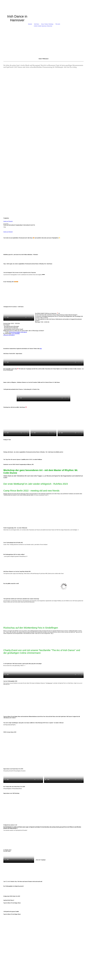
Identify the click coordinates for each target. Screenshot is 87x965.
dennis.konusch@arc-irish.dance (18, 332)
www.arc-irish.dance (9, 335)
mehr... (4, 623)
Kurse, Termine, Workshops (47, 24)
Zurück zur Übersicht (8, 221)
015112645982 (15, 333)
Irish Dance (36, 24)
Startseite (30, 24)
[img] (43, 7)
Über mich (57, 24)
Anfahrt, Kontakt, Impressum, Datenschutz (43, 26)
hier (41, 348)
